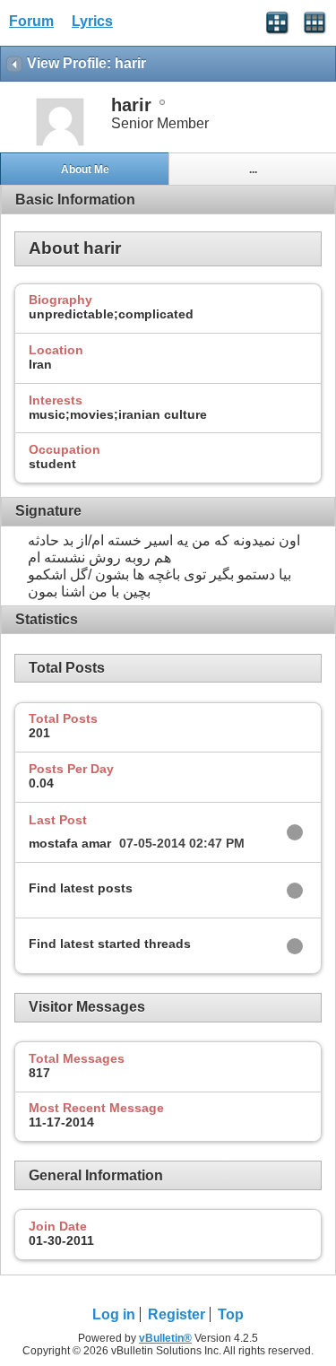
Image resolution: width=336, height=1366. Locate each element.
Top (231, 1314)
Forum (31, 21)
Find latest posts (81, 888)
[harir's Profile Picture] (60, 144)
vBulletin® (165, 1338)
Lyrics (92, 21)
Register (176, 1314)
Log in (113, 1314)
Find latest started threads (110, 943)
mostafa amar (70, 843)
